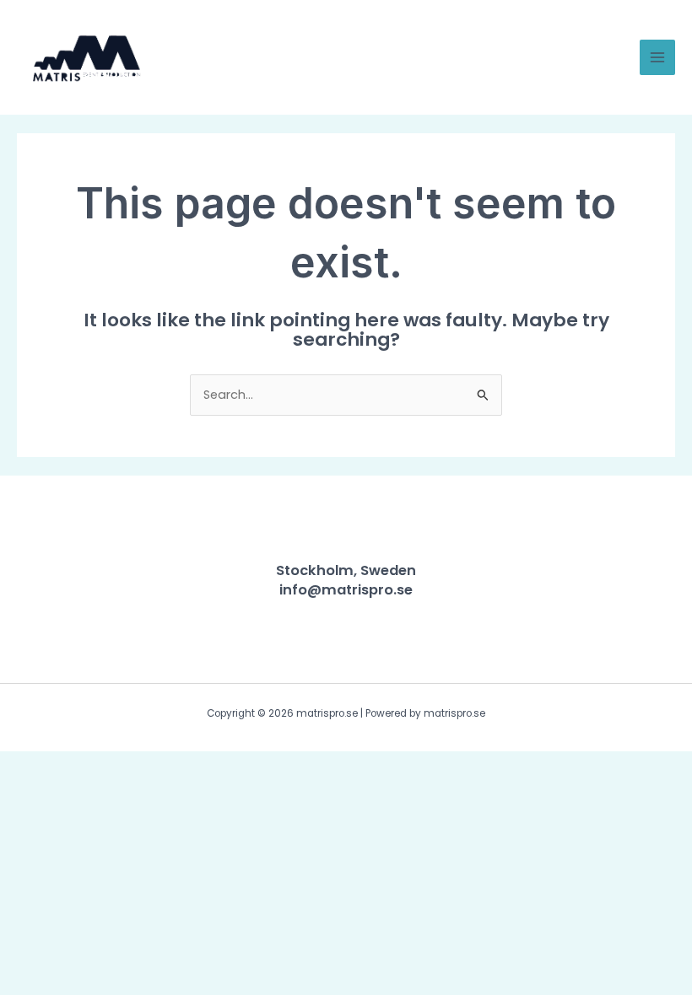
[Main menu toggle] (657, 57)
